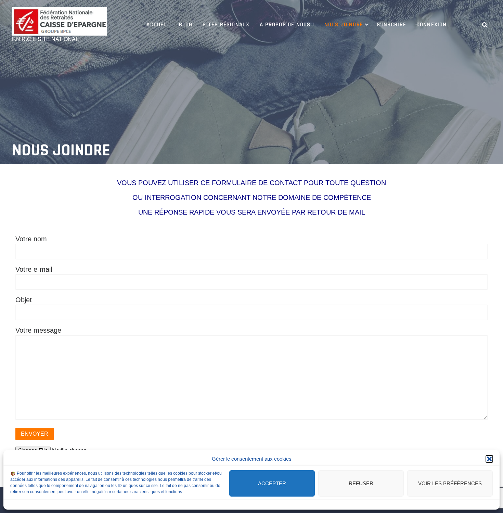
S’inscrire (391, 24)
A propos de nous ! (287, 24)
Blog (186, 24)
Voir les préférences (450, 483)
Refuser (361, 483)
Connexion (431, 24)
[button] (489, 459)
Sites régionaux (226, 24)
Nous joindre (343, 24)
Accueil (157, 24)
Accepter (272, 483)
